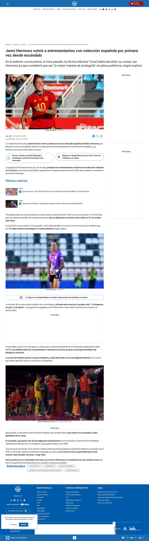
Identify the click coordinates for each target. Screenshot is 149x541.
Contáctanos (70, 503)
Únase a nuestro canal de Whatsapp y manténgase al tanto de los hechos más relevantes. (27, 157)
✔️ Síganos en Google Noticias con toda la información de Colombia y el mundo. (56, 297)
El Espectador (41, 508)
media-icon (74, 538)
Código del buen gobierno (73, 500)
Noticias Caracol (42, 492)
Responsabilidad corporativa (106, 494)
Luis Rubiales (49, 466)
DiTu (38, 505)
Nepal (59, 9)
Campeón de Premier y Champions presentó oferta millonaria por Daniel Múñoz (52, 203)
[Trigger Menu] (7, 3)
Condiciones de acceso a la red (107, 492)
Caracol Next (41, 519)
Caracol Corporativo (43, 516)
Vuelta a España (92, 9)
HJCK (38, 503)
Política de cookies (103, 500)
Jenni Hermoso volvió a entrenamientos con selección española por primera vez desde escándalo (58, 44)
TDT (67, 497)
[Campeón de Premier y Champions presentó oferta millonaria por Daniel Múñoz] (12, 204)
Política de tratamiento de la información (110, 497)
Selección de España (66, 466)
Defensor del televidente (73, 494)
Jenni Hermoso (34, 466)
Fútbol (24, 44)
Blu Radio (8, 44)
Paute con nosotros (72, 508)
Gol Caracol (40, 497)
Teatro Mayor (41, 511)
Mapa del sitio (70, 511)
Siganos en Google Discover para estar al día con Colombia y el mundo (81, 156)
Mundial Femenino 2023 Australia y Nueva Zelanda (45, 470)
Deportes (17, 44)
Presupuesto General (69, 9)
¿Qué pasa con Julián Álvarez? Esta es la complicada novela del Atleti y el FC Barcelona (55, 191)
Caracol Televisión (42, 494)
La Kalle (39, 500)
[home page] (74, 3)
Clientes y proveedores (73, 505)
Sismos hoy (81, 9)
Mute (123, 537)
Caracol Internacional (43, 513)
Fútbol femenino (72, 470)
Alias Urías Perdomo (48, 9)
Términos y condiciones (105, 503)
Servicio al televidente (72, 492)
